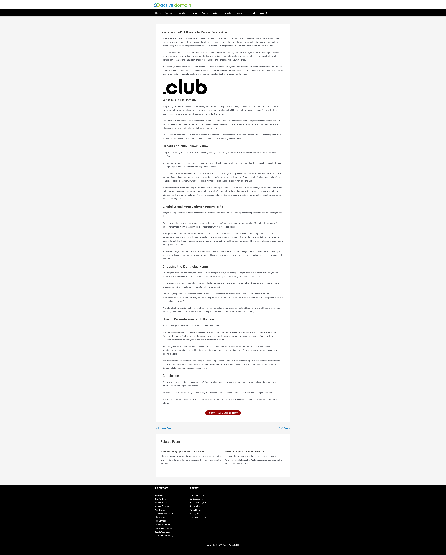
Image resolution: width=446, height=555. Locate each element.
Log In (253, 13)
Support (263, 13)
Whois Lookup (160, 517)
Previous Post (163, 428)
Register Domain (161, 499)
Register (168, 13)
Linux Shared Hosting (163, 535)
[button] (173, 12)
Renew (195, 13)
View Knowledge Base (199, 502)
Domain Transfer (161, 506)
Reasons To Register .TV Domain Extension (244, 451)
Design (205, 13)
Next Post (284, 428)
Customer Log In (197, 495)
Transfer (181, 13)
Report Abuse (196, 506)
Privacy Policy (196, 513)
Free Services (160, 521)
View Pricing (159, 510)
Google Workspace (162, 532)
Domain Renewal (161, 502)
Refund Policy (196, 510)
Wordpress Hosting (163, 528)
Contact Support (197, 499)
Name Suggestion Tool (164, 513)
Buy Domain (159, 495)
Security (240, 13)
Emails (228, 13)
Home (158, 13)
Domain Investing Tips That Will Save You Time (182, 451)
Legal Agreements (198, 517)
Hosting (215, 13)
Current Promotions (163, 524)
